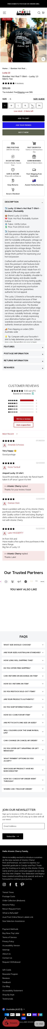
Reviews (6, 978)
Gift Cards (6, 970)
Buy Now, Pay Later (10, 933)
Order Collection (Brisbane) (13, 900)
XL (25, 105)
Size (23, 99)
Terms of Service (9, 937)
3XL (39, 105)
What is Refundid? (10, 913)
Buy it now (23, 132)
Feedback (6, 982)
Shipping (21, 92)
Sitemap (6, 949)
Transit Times (8, 892)
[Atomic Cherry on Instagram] (4, 884)
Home (5, 68)
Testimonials (7, 999)
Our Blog (6, 986)
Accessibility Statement (12, 990)
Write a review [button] (23, 419)
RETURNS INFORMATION (16, 360)
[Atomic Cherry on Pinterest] (22, 884)
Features (9, 346)
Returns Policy (8, 904)
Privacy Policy (8, 941)
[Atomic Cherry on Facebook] (10, 884)
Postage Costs (8, 896)
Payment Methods (10, 929)
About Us (6, 954)
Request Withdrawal (11, 962)
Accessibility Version (11, 945)
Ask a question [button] (23, 425)
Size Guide (39, 99)
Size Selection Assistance (13, 921)
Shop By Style (8, 994)
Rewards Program (10, 974)
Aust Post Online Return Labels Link (17, 917)
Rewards (9, 367)
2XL (32, 105)
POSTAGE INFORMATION (16, 353)
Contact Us (7, 958)
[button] (8, 83)
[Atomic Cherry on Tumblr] (16, 884)
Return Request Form (11, 909)
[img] (8, 441)
